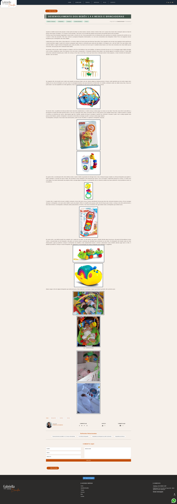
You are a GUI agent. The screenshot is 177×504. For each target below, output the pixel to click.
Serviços (96, 2)
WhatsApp (173, 500)
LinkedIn (168, 2)
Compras (69, 21)
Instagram (170, 2)
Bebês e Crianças (51, 21)
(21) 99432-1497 (162, 486)
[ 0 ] (123, 425)
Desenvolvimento (78, 21)
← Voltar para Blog (51, 11)
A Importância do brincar (120, 436)
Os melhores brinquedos (83, 436)
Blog (104, 2)
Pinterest (84, 425)
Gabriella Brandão (120, 21)
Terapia (87, 2)
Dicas (86, 21)
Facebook (79, 425)
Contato (112, 2)
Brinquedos (61, 21)
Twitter (81, 425)
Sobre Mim (78, 2)
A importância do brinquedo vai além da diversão (101, 436)
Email (87, 425)
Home (69, 2)
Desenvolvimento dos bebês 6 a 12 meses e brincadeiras (63, 436)
